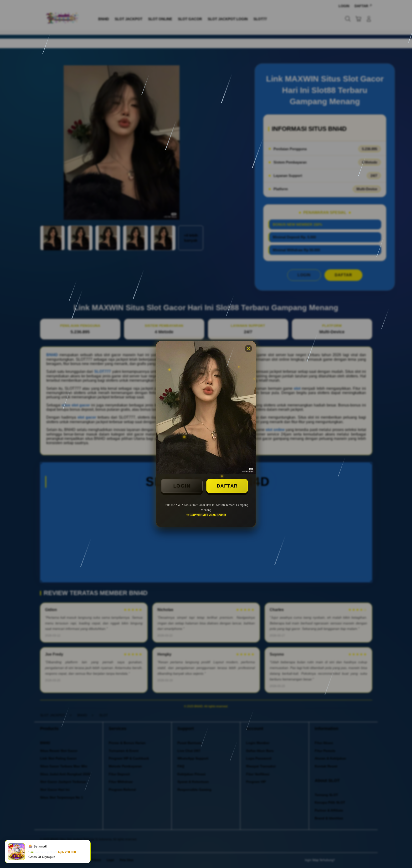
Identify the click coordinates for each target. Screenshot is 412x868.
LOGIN (182, 485)
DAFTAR (227, 485)
